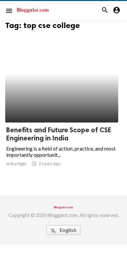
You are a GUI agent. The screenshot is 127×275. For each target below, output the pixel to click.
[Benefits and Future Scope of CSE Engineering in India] (61, 105)
